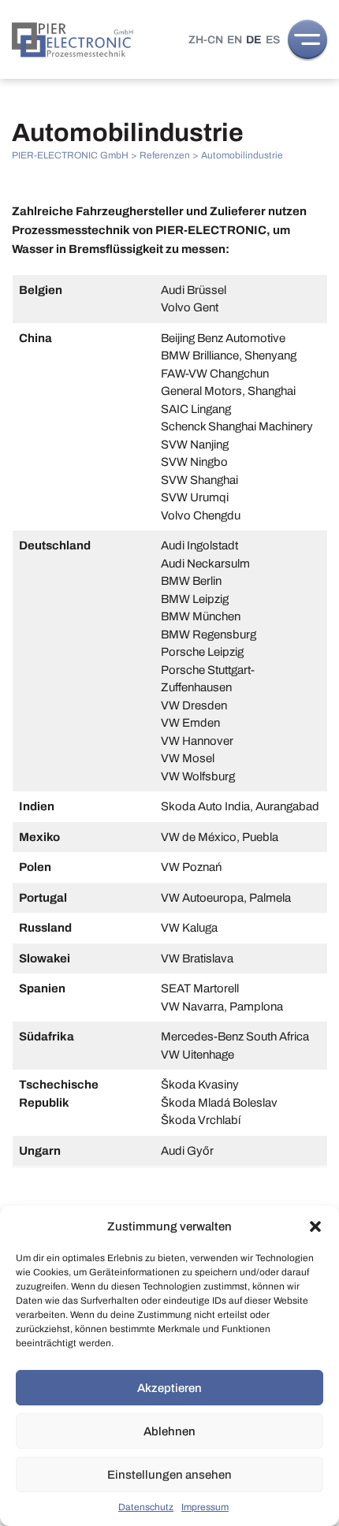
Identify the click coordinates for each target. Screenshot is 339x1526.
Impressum (205, 1507)
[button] (315, 1226)
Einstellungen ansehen (169, 1474)
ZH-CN (205, 40)
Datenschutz (145, 1507)
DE (254, 40)
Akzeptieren (169, 1388)
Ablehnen (169, 1431)
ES (273, 40)
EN (234, 40)
